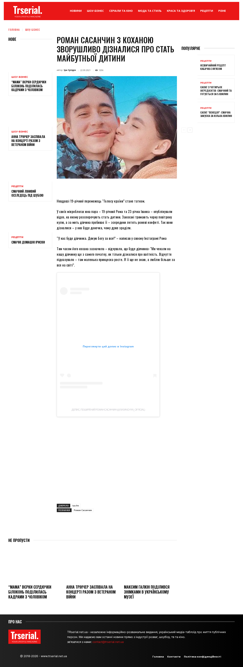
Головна (14, 30)
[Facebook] (89, 187)
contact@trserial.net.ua (108, 642)
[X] (98, 187)
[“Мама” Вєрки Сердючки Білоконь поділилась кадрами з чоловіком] (30, 59)
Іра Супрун (70, 70)
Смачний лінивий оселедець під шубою (27, 193)
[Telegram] (133, 187)
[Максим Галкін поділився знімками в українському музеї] (150, 564)
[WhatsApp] (116, 187)
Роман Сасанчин (83, 510)
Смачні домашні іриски (28, 242)
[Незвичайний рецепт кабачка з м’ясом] (189, 65)
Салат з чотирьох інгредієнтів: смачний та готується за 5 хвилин (216, 90)
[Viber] (142, 187)
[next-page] (190, 130)
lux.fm (76, 505)
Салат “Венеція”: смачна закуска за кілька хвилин (216, 114)
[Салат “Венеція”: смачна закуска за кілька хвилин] (189, 112)
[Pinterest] (107, 187)
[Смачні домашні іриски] (30, 219)
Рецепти (17, 186)
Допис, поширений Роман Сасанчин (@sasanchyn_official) (108, 409)
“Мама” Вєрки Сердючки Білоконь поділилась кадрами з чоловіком (28, 86)
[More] (151, 187)
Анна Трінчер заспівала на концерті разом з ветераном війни (28, 140)
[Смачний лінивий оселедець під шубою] (30, 168)
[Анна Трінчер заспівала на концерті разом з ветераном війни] (30, 113)
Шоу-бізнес (32, 30)
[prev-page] (183, 130)
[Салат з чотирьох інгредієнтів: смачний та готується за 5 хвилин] (189, 88)
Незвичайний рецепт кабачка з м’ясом (213, 67)
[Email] (124, 187)
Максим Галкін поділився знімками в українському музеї (147, 592)
